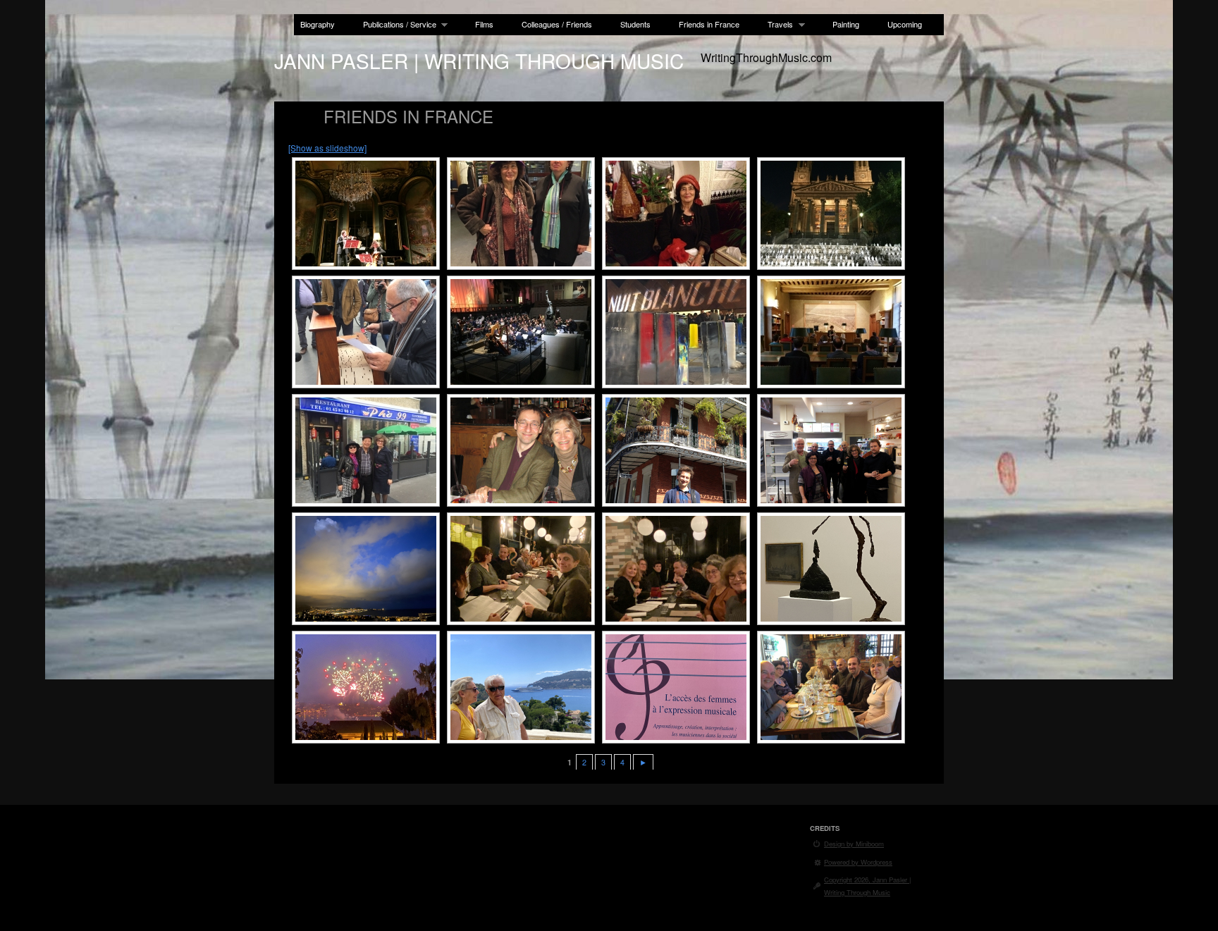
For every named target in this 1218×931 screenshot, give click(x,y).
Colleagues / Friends (557, 24)
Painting (845, 24)
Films (484, 24)
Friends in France (709, 24)
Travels (777, 24)
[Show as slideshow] (327, 148)
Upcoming (904, 24)
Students (635, 24)
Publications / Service (396, 24)
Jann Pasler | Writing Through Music (479, 61)
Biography (317, 24)
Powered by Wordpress (858, 862)
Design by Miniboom (854, 844)
